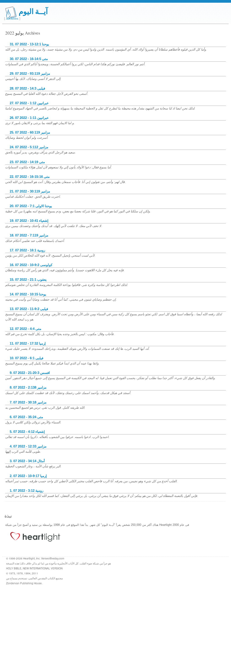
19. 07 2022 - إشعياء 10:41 (29, 221)
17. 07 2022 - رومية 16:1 (27, 250)
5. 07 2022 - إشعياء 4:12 (27, 432)
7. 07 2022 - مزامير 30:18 (28, 402)
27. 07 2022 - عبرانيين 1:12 (29, 103)
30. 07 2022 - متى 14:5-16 (29, 59)
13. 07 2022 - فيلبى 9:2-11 (29, 309)
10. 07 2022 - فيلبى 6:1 (26, 358)
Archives (12, 18)
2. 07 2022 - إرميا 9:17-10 (28, 476)
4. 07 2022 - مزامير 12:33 (28, 446)
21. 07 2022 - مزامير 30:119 (30, 191)
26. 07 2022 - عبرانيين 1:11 (29, 118)
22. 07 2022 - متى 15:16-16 (30, 177)
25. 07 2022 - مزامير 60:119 (30, 132)
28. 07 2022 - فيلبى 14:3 (27, 88)
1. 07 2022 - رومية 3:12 (26, 490)
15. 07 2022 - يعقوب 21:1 (28, 279)
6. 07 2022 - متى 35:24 (26, 417)
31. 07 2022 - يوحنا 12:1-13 (29, 44)
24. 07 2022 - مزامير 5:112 (29, 147)
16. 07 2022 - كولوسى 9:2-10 (31, 265)
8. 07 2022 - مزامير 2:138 (28, 387)
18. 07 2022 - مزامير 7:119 (29, 235)
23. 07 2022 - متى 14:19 (27, 162)
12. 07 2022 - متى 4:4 (25, 329)
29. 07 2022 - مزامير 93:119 (30, 73)
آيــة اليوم (33, 11)
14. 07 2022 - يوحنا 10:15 (28, 294)
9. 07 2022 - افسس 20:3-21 (30, 373)
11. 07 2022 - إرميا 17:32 (28, 343)
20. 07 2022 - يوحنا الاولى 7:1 (31, 206)
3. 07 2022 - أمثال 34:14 (27, 461)
